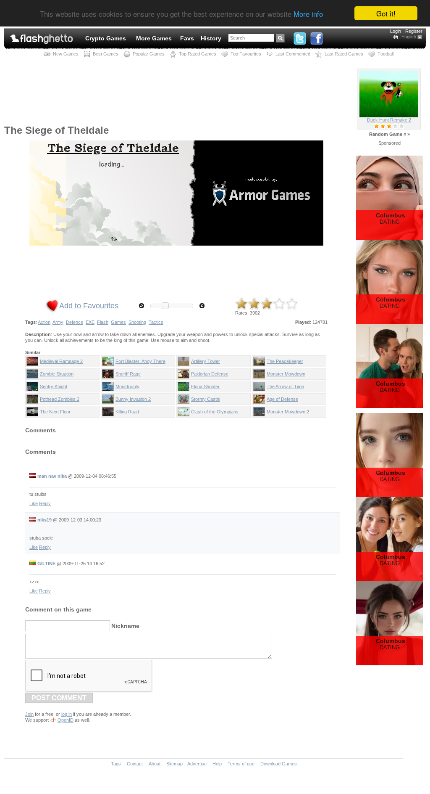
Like (33, 503)
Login (395, 31)
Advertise (197, 763)
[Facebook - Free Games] (316, 36)
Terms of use (241, 763)
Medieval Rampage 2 (61, 361)
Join (29, 714)
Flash (102, 322)
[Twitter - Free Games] (299, 36)
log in (66, 714)
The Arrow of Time (285, 386)
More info (308, 13)
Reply (45, 503)
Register (413, 31)
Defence (74, 322)
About (154, 763)
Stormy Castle (205, 399)
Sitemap (174, 763)
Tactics (156, 322)
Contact (135, 763)
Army (57, 322)
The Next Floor (55, 411)
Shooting (137, 322)
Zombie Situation (56, 373)
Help (217, 763)
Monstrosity (127, 386)
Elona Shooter (205, 386)
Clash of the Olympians (215, 411)
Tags (116, 763)
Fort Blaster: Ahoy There (140, 361)
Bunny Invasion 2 (133, 399)
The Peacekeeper (285, 361)
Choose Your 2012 (389, 119)
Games (118, 322)
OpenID (65, 720)
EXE (90, 322)
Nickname (125, 625)
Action (44, 322)
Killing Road (127, 411)
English (408, 36)
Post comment (59, 697)
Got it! (386, 13)
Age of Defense (282, 399)
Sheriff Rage (128, 373)
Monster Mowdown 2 (288, 411)
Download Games (278, 763)
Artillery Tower (205, 361)
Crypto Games (105, 38)
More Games (154, 38)
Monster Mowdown (286, 373)
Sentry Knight (53, 386)
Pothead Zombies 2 (59, 399)
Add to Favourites (88, 306)
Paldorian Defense (209, 373)
